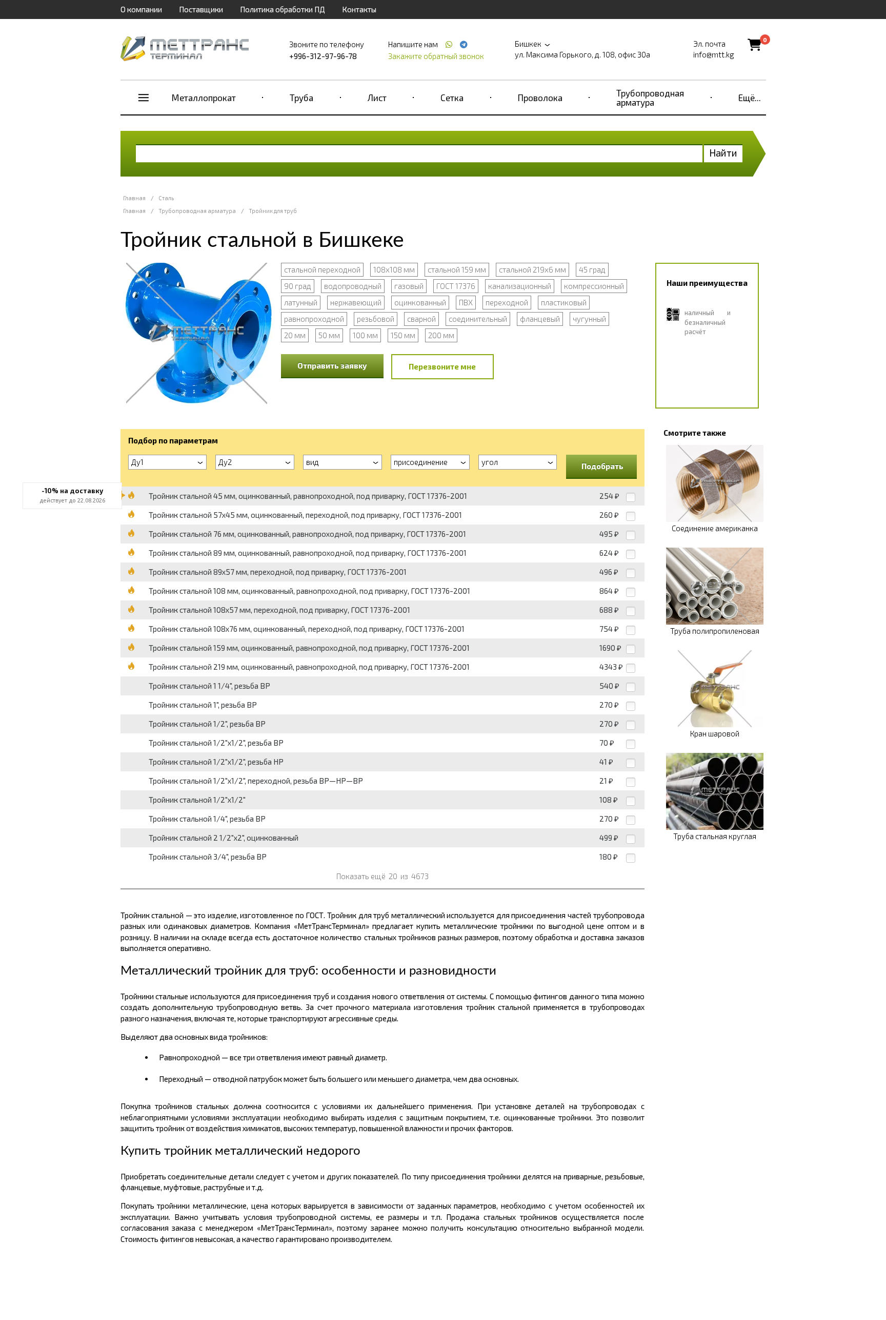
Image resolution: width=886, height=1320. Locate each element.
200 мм (441, 335)
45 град (592, 269)
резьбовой (375, 318)
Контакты (359, 9)
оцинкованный (420, 302)
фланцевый (540, 318)
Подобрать (602, 466)
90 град (297, 285)
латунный (300, 302)
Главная (134, 198)
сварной (421, 318)
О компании (141, 9)
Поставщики (201, 9)
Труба (301, 97)
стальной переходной (322, 269)
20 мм (295, 335)
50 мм (329, 335)
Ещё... (749, 97)
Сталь (166, 198)
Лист (377, 97)
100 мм (365, 335)
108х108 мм (394, 269)
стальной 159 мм (457, 269)
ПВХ (466, 302)
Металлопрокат (204, 97)
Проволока (540, 97)
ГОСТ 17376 (455, 285)
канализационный (519, 285)
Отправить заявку (332, 365)
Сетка (452, 97)
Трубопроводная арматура (650, 97)
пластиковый (564, 302)
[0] (754, 44)
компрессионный (594, 285)
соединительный (478, 318)
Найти (723, 153)
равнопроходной (314, 318)
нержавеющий (355, 302)
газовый (409, 285)
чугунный (589, 318)
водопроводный (352, 285)
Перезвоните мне (442, 366)
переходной (507, 302)
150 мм (403, 335)
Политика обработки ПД (282, 9)
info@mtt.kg (713, 54)
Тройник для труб (273, 210)
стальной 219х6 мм (532, 269)
